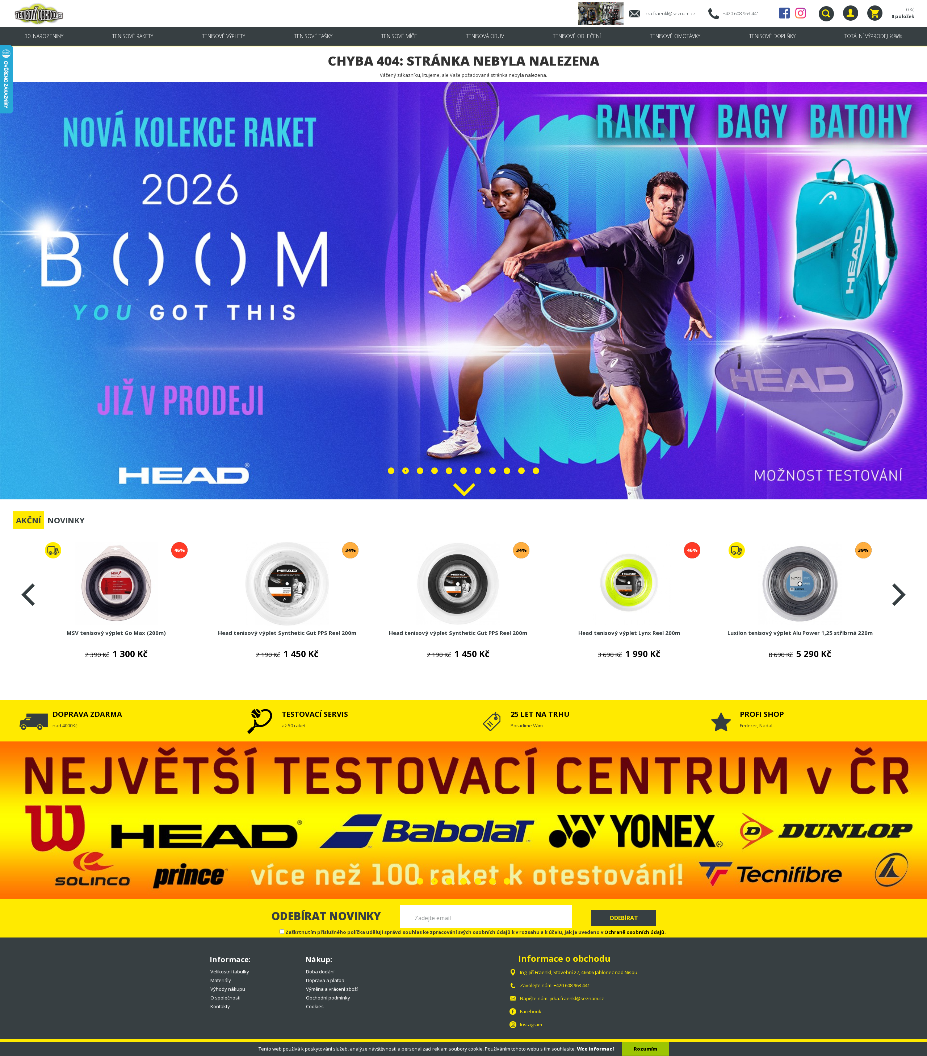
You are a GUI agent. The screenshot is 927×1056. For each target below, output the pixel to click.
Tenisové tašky (313, 36)
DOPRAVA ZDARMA (87, 714)
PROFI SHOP (762, 714)
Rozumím (645, 1048)
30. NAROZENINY (44, 36)
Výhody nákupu (227, 989)
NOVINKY (66, 520)
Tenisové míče (399, 36)
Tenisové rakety (132, 36)
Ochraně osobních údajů (634, 932)
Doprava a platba (325, 980)
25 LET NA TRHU (540, 714)
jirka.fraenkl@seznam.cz (669, 13)
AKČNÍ (28, 520)
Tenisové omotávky (675, 36)
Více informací (595, 1048)
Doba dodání (320, 971)
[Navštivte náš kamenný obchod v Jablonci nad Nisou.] (603, 13)
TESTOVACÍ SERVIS (315, 714)
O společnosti (225, 997)
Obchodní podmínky (328, 997)
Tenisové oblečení (577, 36)
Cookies (315, 1006)
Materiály (220, 980)
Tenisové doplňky (772, 36)
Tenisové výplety (223, 36)
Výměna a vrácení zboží (332, 989)
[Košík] (874, 13)
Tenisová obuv (485, 36)
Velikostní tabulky (229, 971)
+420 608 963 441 (741, 13)
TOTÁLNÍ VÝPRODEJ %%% (873, 36)
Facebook (784, 13)
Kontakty (220, 1006)
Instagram (800, 13)
